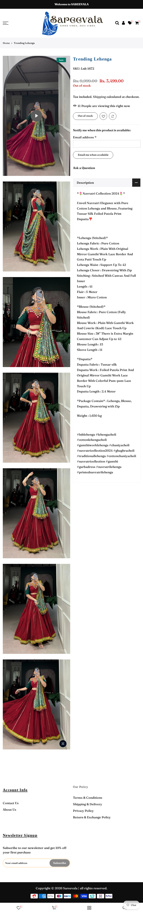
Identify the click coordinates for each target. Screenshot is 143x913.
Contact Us (11, 803)
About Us (9, 809)
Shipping (99, 97)
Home (6, 42)
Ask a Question (84, 168)
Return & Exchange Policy (92, 817)
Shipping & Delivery (87, 804)
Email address (84, 137)
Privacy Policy (83, 811)
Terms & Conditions (87, 797)
